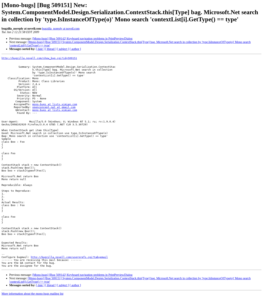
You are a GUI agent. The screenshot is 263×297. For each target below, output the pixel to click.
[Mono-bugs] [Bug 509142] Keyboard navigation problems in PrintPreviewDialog (82, 38)
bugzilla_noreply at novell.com (61, 28)
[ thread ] (50, 49)
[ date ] (40, 49)
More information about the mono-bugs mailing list (32, 293)
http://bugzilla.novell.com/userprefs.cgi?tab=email (69, 257)
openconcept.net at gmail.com (53, 107)
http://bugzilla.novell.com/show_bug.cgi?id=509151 (39, 58)
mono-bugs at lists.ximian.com (54, 104)
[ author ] (75, 49)
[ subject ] (63, 49)
